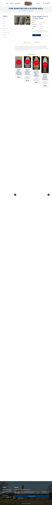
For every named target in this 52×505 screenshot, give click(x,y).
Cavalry (4, 30)
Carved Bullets (5, 28)
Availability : (34, 26)
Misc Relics (4, 35)
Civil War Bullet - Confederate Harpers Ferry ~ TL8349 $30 (19, 72)
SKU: (33, 28)
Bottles (4, 21)
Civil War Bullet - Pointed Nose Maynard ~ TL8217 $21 (27, 72)
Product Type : (34, 24)
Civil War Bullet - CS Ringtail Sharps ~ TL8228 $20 (36, 74)
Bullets (4, 23)
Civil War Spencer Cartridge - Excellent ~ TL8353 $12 (45, 77)
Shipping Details (37, 42)
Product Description (27, 42)
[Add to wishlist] (19, 66)
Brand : (33, 22)
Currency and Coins (6, 32)
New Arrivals (5, 37)
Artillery (4, 19)
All (19, 10)
